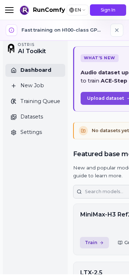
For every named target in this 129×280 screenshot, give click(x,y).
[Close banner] (116, 30)
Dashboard (35, 70)
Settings (31, 132)
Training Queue (40, 101)
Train (91, 242)
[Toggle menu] (9, 10)
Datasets (31, 116)
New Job (32, 85)
